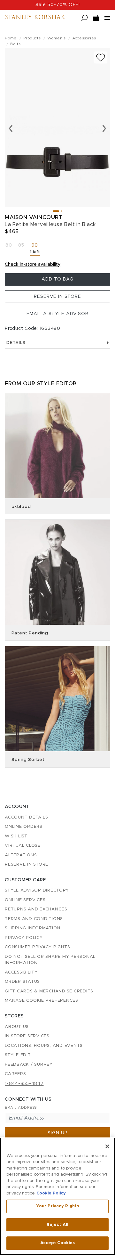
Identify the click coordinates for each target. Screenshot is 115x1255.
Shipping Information (32, 928)
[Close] (107, 1146)
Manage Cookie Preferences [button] (41, 1000)
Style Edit (18, 1055)
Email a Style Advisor (57, 314)
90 (36, 249)
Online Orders (23, 827)
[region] (57, 1196)
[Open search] (84, 18)
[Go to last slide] (11, 127)
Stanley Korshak (35, 18)
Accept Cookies (57, 1243)
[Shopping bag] (96, 18)
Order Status (22, 982)
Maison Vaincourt (33, 217)
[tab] (56, 211)
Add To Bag (57, 279)
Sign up (58, 1133)
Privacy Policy (24, 938)
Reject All (57, 1225)
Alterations (21, 855)
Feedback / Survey (29, 1065)
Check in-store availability (32, 264)
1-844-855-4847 (24, 1083)
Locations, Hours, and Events (44, 1046)
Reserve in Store (57, 296)
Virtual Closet (24, 845)
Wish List (16, 836)
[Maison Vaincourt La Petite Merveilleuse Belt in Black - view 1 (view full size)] (57, 127)
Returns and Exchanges (36, 909)
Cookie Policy (51, 1193)
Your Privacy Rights (57, 1206)
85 (21, 245)
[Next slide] (104, 127)
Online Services (25, 900)
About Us (17, 1027)
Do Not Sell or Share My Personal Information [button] (50, 960)
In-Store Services (27, 1036)
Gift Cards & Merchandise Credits (49, 991)
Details (15, 343)
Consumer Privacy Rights (37, 947)
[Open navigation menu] (107, 18)
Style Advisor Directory (37, 890)
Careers (15, 1074)
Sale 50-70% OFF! (57, 5)
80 (8, 245)
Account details (26, 817)
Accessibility (21, 972)
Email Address (21, 1107)
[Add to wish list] (100, 57)
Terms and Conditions (34, 919)
